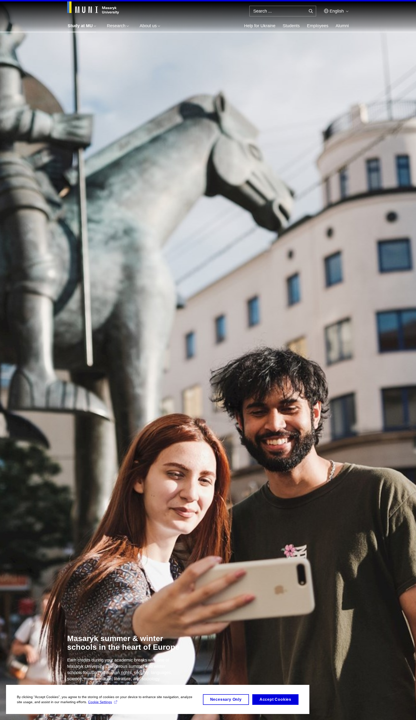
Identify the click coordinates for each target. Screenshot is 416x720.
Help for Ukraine (259, 25)
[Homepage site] (93, 7)
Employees (317, 25)
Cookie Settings (100, 702)
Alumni (342, 25)
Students (291, 25)
